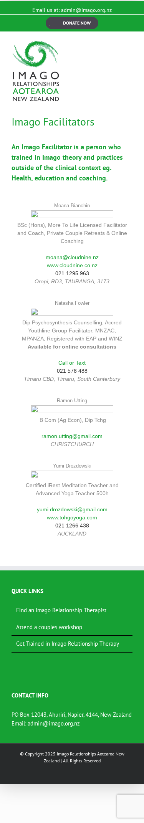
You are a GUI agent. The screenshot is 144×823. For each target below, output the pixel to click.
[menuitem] (72, 23)
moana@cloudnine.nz (72, 257)
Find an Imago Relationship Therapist (61, 610)
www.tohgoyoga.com (72, 517)
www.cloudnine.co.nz (72, 265)
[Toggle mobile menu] (129, 44)
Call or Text (72, 363)
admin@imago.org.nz (54, 723)
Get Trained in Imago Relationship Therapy (67, 643)
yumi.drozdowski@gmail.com (72, 509)
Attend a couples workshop (49, 627)
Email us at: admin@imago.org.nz (72, 10)
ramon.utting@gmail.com (72, 436)
